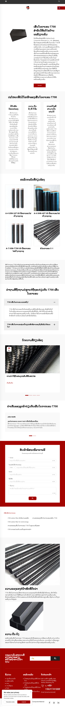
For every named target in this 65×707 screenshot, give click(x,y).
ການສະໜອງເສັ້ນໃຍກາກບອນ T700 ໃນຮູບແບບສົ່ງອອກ (24, 525)
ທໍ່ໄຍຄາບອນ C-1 (46, 248)
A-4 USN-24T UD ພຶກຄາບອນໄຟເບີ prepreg (18, 214)
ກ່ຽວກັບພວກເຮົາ (11, 678)
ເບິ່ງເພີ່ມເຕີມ (10, 383)
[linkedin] (58, 702)
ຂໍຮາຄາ (40, 85)
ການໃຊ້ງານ (9, 686)
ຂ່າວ (7, 683)
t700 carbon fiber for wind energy (18, 522)
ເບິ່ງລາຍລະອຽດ (18, 198)
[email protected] (50, 692)
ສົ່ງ (32, 498)
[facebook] (49, 702)
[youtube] (54, 702)
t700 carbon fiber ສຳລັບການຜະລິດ (18, 518)
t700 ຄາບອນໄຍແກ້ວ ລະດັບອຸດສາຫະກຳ (19, 529)
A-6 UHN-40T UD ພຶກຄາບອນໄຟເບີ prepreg (47, 214)
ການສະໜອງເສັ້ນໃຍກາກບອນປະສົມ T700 (44, 518)
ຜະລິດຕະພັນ (10, 681)
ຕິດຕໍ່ (7, 688)
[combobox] (12, 467)
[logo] (28, 8)
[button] (26, 395)
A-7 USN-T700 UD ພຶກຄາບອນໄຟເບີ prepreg (18, 249)
